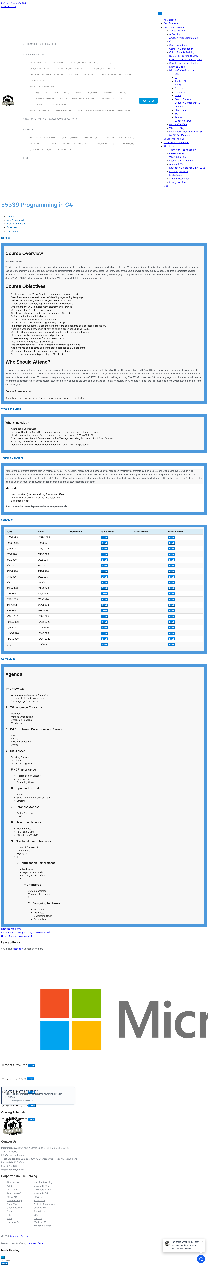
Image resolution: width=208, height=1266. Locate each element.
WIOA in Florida (92, 137)
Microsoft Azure (42, 1189)
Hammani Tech (35, 1243)
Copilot (92, 92)
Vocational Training (34, 119)
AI (47, 92)
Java (9, 1218)
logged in (18, 948)
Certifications (48, 44)
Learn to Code (38, 80)
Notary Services (67, 149)
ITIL (9, 1215)
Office (123, 92)
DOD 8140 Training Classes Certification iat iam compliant (62, 74)
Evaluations (127, 143)
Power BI (38, 1196)
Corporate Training (34, 54)
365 (37, 92)
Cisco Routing (14, 1200)
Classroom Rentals (41, 68)
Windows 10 (40, 1222)
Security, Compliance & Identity (77, 98)
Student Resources (41, 149)
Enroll (104, 537)
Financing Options (104, 143)
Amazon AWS (14, 1193)
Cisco (109, 63)
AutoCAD (12, 1196)
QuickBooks (40, 1207)
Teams (39, 104)
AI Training (59, 63)
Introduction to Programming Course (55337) (25, 932)
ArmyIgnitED (36, 143)
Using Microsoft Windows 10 (16, 936)
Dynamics (108, 92)
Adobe (10, 1186)
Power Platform (45, 98)
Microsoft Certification (43, 86)
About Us (28, 129)
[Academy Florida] (8, 107)
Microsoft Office (39, 110)
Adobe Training (38, 63)
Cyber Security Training (102, 68)
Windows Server (58, 104)
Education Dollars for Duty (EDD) (68, 143)
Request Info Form (11, 928)
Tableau (38, 1218)
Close (4, 1263)
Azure (79, 92)
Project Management (45, 1204)
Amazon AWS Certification (85, 63)
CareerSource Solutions (63, 119)
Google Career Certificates (116, 74)
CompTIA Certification (70, 68)
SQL (123, 98)
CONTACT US (8, 6)
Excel (10, 1211)
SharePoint (108, 98)
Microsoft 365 (41, 1186)
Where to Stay (63, 110)
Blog (26, 158)
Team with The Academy (42, 137)
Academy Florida (19, 1236)
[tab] (10, 216)
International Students (120, 137)
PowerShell (39, 1200)
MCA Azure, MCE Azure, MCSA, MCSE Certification (103, 110)
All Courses (30, 44)
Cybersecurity (14, 1207)
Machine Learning (43, 1182)
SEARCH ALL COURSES (14, 2)
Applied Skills (61, 92)
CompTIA (12, 1204)
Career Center (70, 137)
